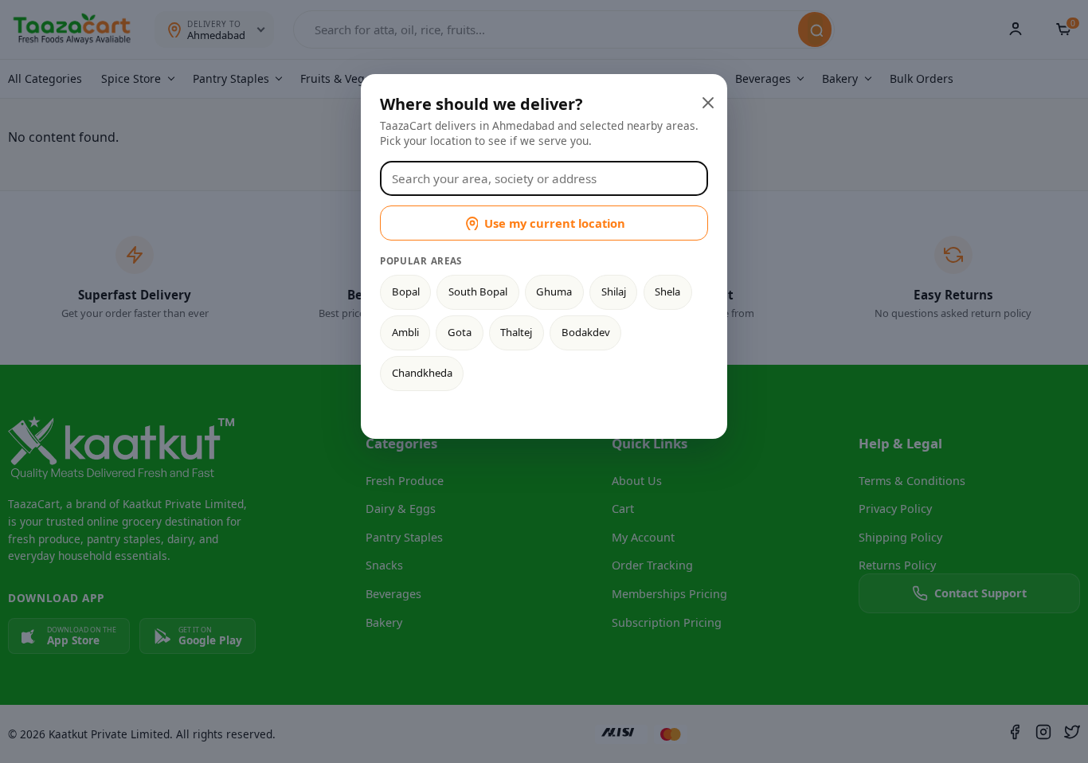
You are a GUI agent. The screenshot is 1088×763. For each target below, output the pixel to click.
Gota (460, 332)
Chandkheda (422, 373)
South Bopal (477, 291)
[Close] (706, 101)
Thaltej (516, 332)
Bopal (406, 291)
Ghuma (554, 291)
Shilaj (613, 291)
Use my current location (554, 223)
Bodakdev (586, 332)
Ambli (405, 332)
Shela (667, 291)
